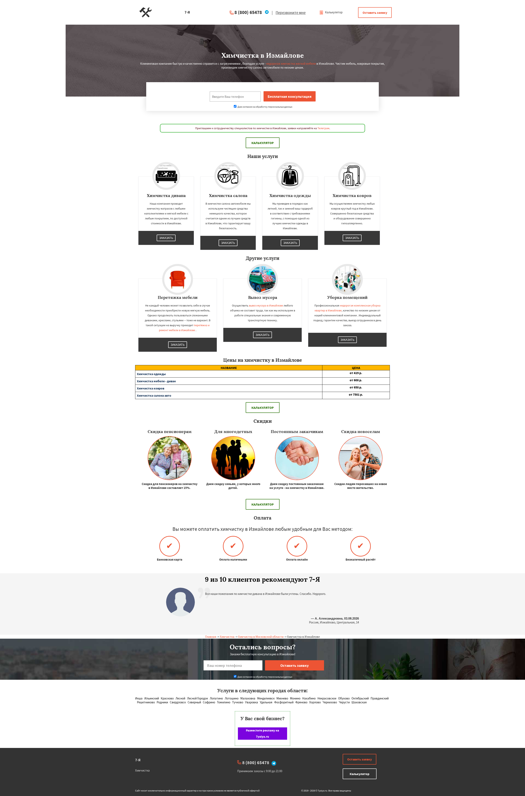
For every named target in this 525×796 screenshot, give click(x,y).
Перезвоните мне (291, 12)
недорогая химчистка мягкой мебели (291, 64)
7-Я (137, 760)
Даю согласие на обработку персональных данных (264, 106)
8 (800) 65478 (248, 12)
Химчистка (227, 637)
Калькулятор (333, 12)
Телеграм (323, 128)
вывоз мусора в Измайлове (266, 305)
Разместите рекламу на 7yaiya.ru (262, 733)
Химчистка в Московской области (260, 637)
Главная (210, 637)
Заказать (166, 238)
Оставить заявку (375, 12)
